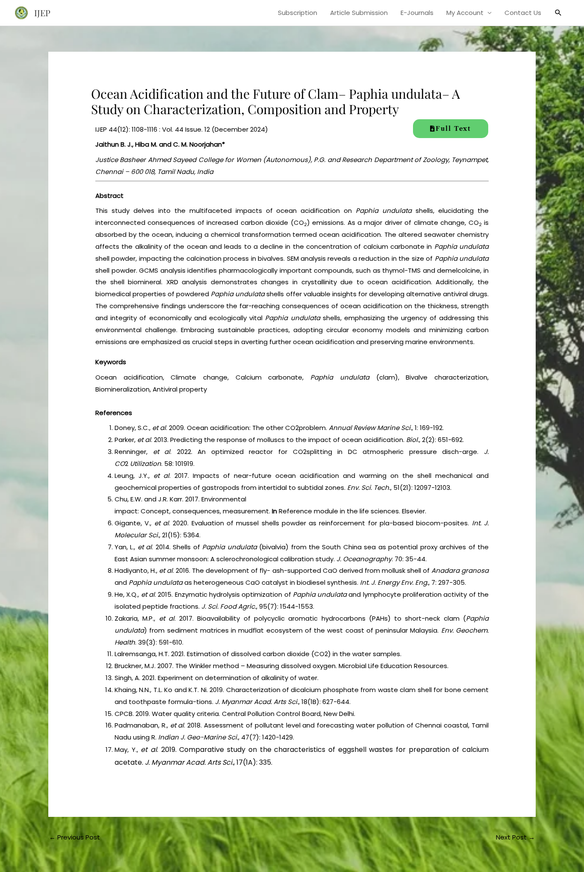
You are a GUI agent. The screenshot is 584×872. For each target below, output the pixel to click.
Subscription (297, 12)
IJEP (42, 12)
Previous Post (74, 837)
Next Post (515, 837)
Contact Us (522, 12)
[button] (558, 13)
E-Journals (417, 12)
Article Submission (359, 12)
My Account (465, 12)
